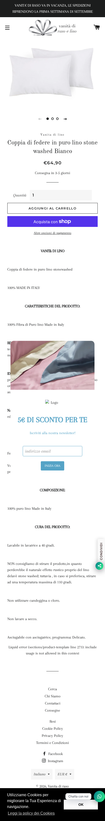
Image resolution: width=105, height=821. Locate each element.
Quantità (19, 195)
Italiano (39, 774)
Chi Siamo (53, 696)
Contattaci (52, 703)
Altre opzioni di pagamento (52, 233)
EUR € (62, 774)
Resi (53, 721)
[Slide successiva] (65, 118)
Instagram (55, 761)
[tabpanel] (52, 72)
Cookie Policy (52, 728)
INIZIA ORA (52, 466)
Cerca (52, 689)
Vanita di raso (58, 786)
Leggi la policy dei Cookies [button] (31, 813)
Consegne (52, 710)
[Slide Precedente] (39, 118)
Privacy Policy (52, 735)
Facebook (55, 754)
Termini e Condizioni (52, 743)
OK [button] (81, 805)
